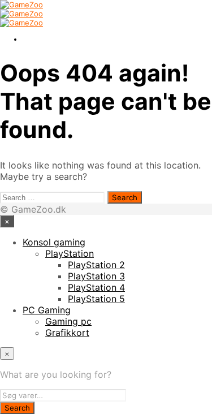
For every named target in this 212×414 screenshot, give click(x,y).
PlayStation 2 (96, 264)
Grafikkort (67, 332)
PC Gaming (47, 310)
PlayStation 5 (96, 298)
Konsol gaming (54, 242)
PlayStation (69, 253)
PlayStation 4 (96, 287)
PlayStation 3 (96, 276)
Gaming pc (68, 321)
